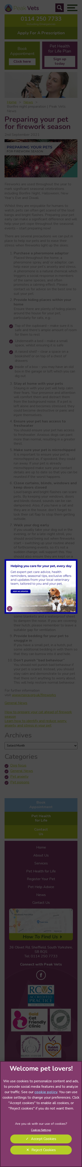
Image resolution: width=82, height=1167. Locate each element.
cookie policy (45, 1092)
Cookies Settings (41, 1130)
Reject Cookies (43, 1149)
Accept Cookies (43, 1138)
